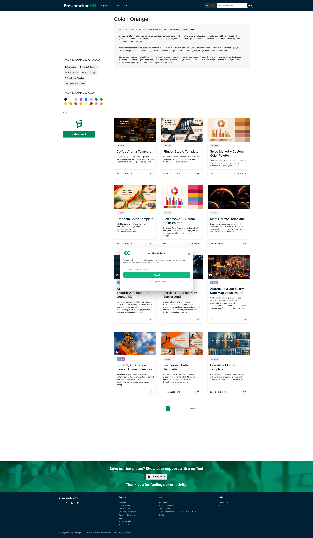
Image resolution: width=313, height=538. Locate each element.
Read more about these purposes (138, 269)
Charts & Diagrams (126, 505)
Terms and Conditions (167, 502)
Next (193, 409)
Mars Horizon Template (227, 219)
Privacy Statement (166, 505)
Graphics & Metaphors (128, 512)
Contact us (223, 502)
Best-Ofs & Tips (125, 524)
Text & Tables (124, 509)
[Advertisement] (182, 90)
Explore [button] (104, 5)
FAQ (220, 505)
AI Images (214, 283)
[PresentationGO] (80, 5)
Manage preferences (157, 282)
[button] (189, 254)
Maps (121, 518)
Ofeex (76, 533)
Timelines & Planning (127, 515)
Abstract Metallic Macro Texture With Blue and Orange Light (134, 292)
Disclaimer (163, 515)
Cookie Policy (164, 509)
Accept (157, 275)
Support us (213, 5)
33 (185, 408)
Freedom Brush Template (135, 219)
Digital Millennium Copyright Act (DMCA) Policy (177, 512)
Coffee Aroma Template (134, 151)
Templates (121, 145)
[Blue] (86, 99)
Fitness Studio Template (180, 151)
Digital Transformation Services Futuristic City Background (180, 292)
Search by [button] (121, 5)
